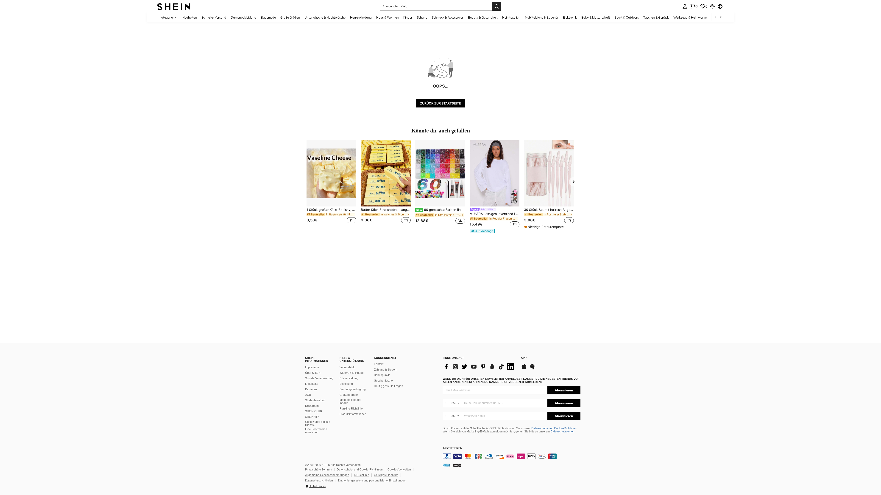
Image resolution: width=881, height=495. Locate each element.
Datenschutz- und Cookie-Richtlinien (554, 428)
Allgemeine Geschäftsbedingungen (327, 475)
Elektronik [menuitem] (570, 17)
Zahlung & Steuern (385, 369)
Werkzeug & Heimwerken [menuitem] (690, 17)
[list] (479, 366)
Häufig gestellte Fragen (388, 386)
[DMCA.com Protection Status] (457, 465)
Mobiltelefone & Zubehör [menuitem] (541, 17)
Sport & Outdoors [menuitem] (627, 17)
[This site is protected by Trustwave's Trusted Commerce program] (446, 465)
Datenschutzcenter (562, 431)
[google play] (533, 368)
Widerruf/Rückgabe (352, 372)
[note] (482, 231)
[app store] (524, 368)
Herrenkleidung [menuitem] (361, 17)
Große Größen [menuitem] (290, 17)
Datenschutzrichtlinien (319, 480)
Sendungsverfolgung (353, 389)
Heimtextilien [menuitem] (511, 17)
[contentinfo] (511, 456)
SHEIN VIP (312, 416)
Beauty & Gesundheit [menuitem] (483, 17)
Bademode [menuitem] (268, 17)
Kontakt (378, 364)
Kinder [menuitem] (407, 17)
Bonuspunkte (382, 375)
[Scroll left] (715, 17)
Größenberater (349, 394)
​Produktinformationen (353, 414)
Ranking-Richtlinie (351, 408)
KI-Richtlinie (361, 475)
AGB (308, 394)
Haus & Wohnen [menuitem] (387, 17)
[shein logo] (173, 6)
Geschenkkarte (383, 380)
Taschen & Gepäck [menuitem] (656, 17)
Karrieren (311, 389)
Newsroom (312, 405)
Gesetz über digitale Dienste (317, 423)
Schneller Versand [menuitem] (213, 17)
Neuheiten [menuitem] (189, 17)
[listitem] (331, 184)
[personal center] (685, 6)
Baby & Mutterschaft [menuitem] (595, 17)
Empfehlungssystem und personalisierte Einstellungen (372, 480)
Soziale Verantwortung (319, 378)
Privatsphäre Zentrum (318, 469)
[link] (694, 6)
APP (524, 358)
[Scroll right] (720, 17)
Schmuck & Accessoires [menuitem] (447, 17)
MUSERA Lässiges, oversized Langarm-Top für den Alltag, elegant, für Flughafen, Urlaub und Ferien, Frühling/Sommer (494, 214)
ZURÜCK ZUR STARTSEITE (440, 103)
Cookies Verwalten (399, 469)
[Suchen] (496, 6)
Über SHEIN (313, 372)
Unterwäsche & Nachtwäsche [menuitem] (325, 17)
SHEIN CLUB (313, 411)
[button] (712, 6)
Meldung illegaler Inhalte (350, 401)
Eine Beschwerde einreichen (316, 431)
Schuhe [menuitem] (422, 17)
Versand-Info (347, 367)
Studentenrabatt (315, 400)
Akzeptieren (452, 448)
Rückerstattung (349, 378)
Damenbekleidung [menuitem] (243, 17)
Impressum (312, 367)
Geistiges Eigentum (386, 475)
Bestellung (346, 383)
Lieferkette (311, 383)
